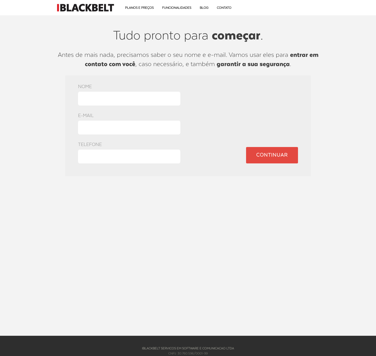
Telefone (90, 144)
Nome (85, 86)
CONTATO (224, 8)
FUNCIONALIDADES (176, 8)
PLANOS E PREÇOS (139, 8)
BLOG (204, 8)
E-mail (86, 115)
